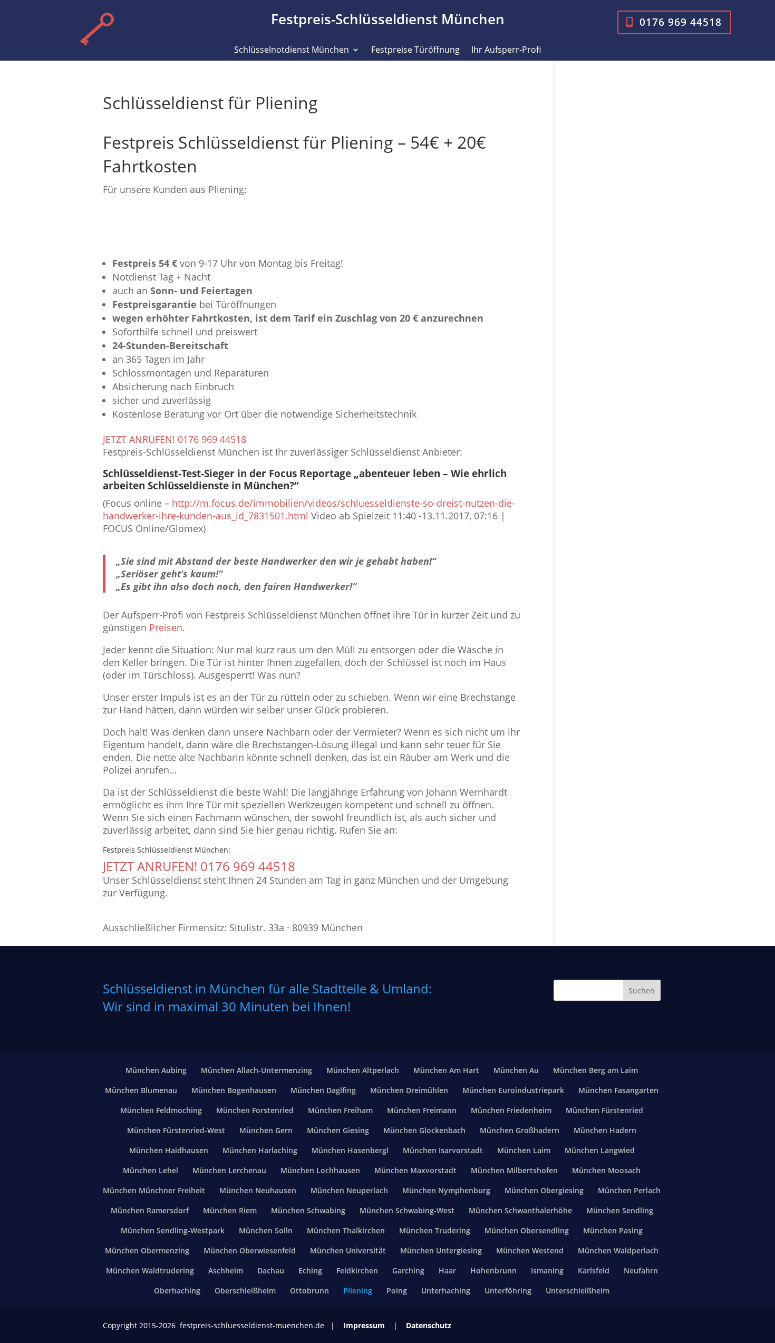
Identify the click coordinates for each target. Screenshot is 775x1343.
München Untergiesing (441, 1250)
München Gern (266, 1130)
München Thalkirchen (346, 1230)
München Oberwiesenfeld (250, 1250)
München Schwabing (308, 1210)
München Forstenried (255, 1110)
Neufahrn (641, 1270)
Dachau (270, 1270)
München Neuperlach (349, 1190)
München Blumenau (141, 1090)
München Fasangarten (618, 1090)
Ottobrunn (309, 1291)
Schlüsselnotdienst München (291, 50)
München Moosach (606, 1170)
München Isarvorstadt (443, 1150)
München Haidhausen (168, 1150)
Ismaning (547, 1270)
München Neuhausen (257, 1190)
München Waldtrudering (150, 1270)
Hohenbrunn (493, 1270)
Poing (396, 1291)
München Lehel (150, 1170)
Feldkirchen (357, 1270)
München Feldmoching (161, 1110)
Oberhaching (177, 1291)
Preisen (165, 627)
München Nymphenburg (446, 1190)
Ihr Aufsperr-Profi (506, 50)
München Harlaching (259, 1150)
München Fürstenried (604, 1110)
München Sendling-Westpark (173, 1230)
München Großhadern (519, 1130)
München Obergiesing (544, 1190)
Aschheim (225, 1270)
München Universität (348, 1250)
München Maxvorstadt (415, 1170)
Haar (447, 1270)
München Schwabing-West (407, 1210)
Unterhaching (445, 1291)
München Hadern (605, 1130)
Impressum (364, 1325)
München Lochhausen (320, 1170)
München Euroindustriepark (513, 1090)
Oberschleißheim (245, 1291)
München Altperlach (362, 1070)
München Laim (523, 1150)
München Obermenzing (147, 1250)
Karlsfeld (593, 1270)
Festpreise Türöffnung (415, 50)
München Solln (266, 1230)
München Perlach (629, 1190)
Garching (408, 1270)
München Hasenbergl (350, 1150)
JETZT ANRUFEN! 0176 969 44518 (174, 439)
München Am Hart (446, 1070)
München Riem (230, 1210)
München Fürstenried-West (176, 1130)
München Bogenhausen (233, 1090)
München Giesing (338, 1130)
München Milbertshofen (514, 1170)
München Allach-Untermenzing (256, 1070)
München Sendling (619, 1210)
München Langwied (600, 1150)
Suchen (641, 990)
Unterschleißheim (577, 1291)
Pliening (357, 1291)
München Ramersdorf (150, 1210)
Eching (310, 1270)
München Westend (530, 1250)
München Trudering (434, 1230)
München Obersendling (527, 1230)
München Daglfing (323, 1090)
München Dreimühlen (409, 1090)
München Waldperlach (618, 1250)
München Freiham (340, 1110)
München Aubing (156, 1070)
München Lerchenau (229, 1170)
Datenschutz (428, 1325)
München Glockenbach (424, 1130)
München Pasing (613, 1230)
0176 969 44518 (681, 22)
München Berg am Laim (595, 1070)
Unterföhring (508, 1291)
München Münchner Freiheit (154, 1190)
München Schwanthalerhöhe (520, 1210)
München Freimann (422, 1110)
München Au (516, 1070)
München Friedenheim (511, 1110)
